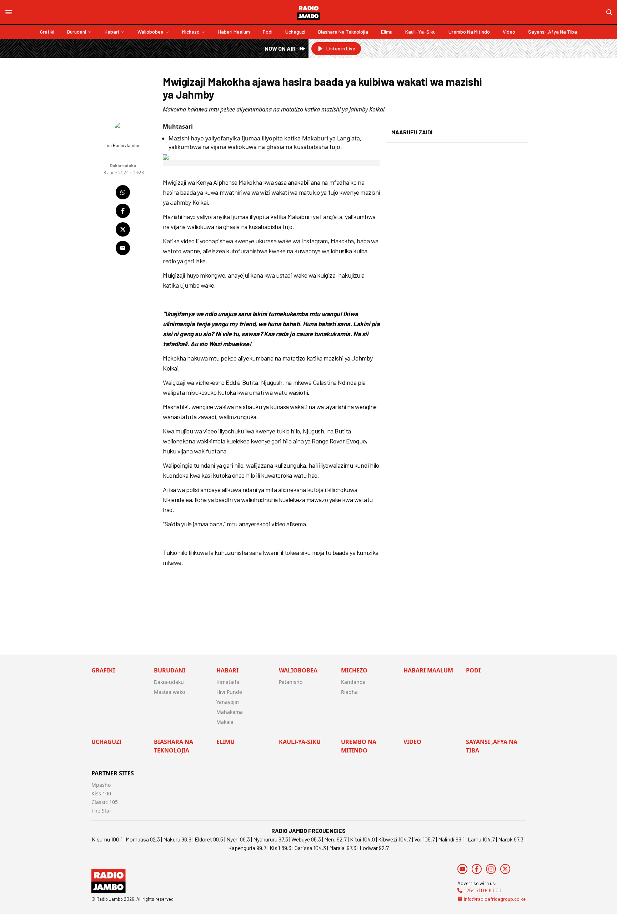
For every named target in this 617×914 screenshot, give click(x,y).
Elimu (386, 32)
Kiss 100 (101, 793)
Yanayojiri (228, 702)
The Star (101, 810)
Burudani (76, 32)
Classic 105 (104, 802)
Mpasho (101, 784)
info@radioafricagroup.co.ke (495, 899)
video (509, 32)
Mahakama (229, 712)
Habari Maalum (234, 32)
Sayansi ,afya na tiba (552, 32)
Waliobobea (150, 32)
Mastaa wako (169, 692)
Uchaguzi (295, 32)
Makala (225, 722)
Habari (112, 32)
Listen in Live (340, 48)
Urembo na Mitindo (469, 32)
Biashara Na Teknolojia (343, 32)
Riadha (349, 692)
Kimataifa (227, 682)
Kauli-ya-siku (420, 32)
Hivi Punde (229, 692)
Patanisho (290, 682)
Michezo (191, 32)
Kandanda (353, 682)
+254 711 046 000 (482, 890)
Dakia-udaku (169, 682)
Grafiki (47, 32)
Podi (267, 32)
